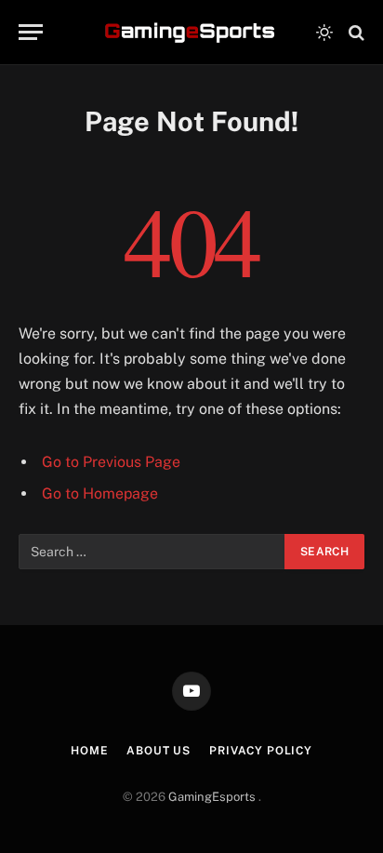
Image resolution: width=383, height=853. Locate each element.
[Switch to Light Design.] (324, 32)
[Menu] (31, 32)
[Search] (354, 32)
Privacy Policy (260, 750)
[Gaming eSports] (191, 33)
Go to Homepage (100, 493)
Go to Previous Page (111, 462)
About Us (158, 750)
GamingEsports (213, 797)
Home (89, 750)
